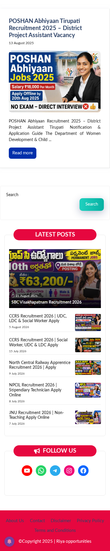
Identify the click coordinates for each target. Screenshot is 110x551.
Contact (37, 521)
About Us (15, 521)
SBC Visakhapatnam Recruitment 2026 (46, 302)
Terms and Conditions (55, 530)
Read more (22, 153)
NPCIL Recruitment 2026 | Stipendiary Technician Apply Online (35, 390)
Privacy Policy (90, 521)
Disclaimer (61, 521)
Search (12, 195)
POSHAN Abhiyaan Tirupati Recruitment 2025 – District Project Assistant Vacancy (45, 28)
